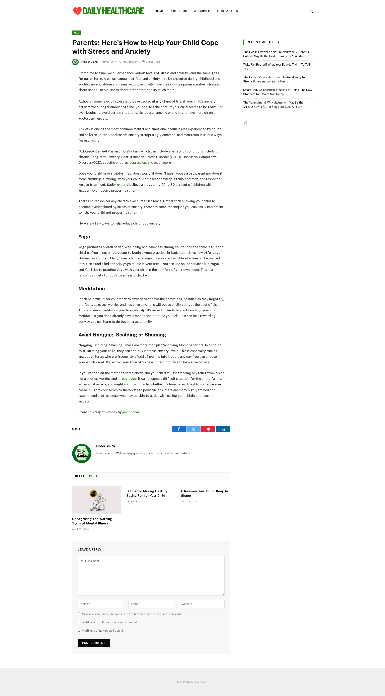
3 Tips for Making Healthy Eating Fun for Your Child (147, 493)
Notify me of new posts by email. (103, 630)
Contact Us (227, 11)
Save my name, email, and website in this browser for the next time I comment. (132, 614)
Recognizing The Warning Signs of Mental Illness (92, 521)
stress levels (127, 379)
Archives (202, 11)
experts (123, 185)
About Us (179, 11)
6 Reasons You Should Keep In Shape (204, 493)
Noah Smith (91, 61)
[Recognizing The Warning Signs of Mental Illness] (96, 500)
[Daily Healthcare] (108, 11)
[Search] (311, 11)
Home (159, 11)
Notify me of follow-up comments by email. (110, 622)
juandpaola (130, 412)
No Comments (131, 61)
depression (137, 163)
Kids (76, 32)
